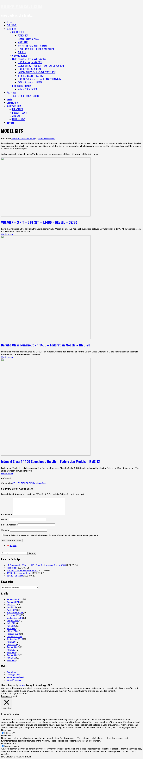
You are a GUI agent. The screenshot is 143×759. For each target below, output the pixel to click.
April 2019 (12, 644)
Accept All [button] (22, 693)
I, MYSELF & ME (13, 102)
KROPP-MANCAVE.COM (21, 6)
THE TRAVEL (12, 25)
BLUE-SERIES (17, 109)
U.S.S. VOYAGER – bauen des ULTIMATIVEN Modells (39, 79)
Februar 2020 (13, 633)
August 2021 (13, 602)
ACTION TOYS (23, 35)
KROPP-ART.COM (14, 106)
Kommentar (7, 514)
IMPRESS (10, 122)
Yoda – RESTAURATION (27, 89)
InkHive (21, 685)
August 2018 (13, 647)
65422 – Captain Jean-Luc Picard (22, 570)
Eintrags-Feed (13, 674)
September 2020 (15, 617)
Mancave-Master (46, 138)
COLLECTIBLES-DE (22, 483)
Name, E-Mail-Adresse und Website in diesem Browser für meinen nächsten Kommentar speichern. (51, 535)
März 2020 (12, 631)
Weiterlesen (7, 234)
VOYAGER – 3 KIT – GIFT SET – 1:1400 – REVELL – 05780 (39, 222)
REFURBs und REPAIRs (21, 85)
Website (5, 530)
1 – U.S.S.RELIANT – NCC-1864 (31, 75)
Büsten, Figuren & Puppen (29, 39)
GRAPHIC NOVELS (19, 55)
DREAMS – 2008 (19, 112)
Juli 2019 (11, 641)
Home (9, 22)
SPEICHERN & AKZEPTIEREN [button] (16, 756)
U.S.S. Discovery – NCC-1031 (30, 62)
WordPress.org (14, 680)
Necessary (9, 732)
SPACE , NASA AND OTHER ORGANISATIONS (36, 49)
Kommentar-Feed (15, 677)
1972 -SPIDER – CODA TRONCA (25, 96)
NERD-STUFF (12, 28)
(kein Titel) (12, 567)
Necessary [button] (6, 730)
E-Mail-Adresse (9, 524)
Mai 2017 (11, 652)
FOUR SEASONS (18, 119)
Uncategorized (39, 483)
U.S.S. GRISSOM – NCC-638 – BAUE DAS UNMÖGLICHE (41, 65)
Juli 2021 (11, 604)
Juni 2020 (11, 625)
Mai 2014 (11, 660)
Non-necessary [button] (8, 743)
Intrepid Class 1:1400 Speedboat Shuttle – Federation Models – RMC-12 (50, 461)
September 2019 (15, 639)
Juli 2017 (11, 649)
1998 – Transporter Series (19, 573)
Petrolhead (11, 92)
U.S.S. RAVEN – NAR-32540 (29, 69)
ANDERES (22, 52)
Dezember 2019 (14, 636)
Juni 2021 (11, 607)
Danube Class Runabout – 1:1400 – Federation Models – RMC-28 (45, 344)
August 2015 (13, 655)
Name (4, 519)
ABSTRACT (16, 116)
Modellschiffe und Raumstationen (32, 45)
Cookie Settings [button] (8, 693)
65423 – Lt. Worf (15, 575)
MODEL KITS (23, 42)
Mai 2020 (11, 628)
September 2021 (15, 599)
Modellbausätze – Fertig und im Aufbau (29, 59)
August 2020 (13, 620)
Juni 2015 (11, 657)
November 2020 (15, 612)
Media (9, 99)
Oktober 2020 (14, 615)
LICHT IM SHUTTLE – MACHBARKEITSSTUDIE (36, 72)
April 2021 (12, 609)
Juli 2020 (11, 623)
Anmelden (11, 672)
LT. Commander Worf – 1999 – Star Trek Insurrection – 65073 (36, 565)
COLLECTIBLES (18, 32)
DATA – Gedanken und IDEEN (30, 82)
